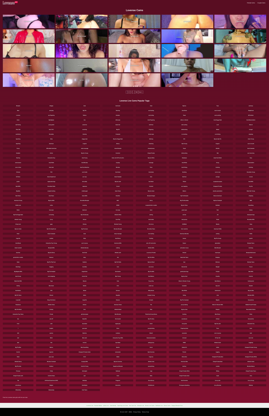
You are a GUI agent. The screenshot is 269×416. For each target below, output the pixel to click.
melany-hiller (29, 80)
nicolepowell (240, 51)
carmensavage (81, 36)
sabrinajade (134, 21)
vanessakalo (187, 21)
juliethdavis (28, 51)
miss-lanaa (187, 80)
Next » (140, 92)
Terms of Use (145, 412)
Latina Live (106, 405)
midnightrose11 (28, 21)
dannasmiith (240, 21)
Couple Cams (261, 3)
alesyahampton (240, 36)
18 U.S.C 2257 (124, 412)
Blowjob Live (140, 405)
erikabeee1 (134, 51)
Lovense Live (89, 405)
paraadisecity (82, 21)
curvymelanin (82, 65)
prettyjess (187, 65)
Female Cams (251, 3)
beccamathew (134, 80)
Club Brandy (113, 405)
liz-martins (81, 51)
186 (136, 92)
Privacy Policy (137, 412)
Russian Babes (98, 405)
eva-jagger (187, 36)
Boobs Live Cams (149, 405)
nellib (187, 51)
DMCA (130, 412)
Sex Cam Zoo (132, 405)
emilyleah (29, 36)
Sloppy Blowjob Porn (177, 405)
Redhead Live (159, 405)
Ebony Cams (167, 405)
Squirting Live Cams (122, 405)
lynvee (82, 80)
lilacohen (29, 65)
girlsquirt (240, 65)
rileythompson (134, 65)
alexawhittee (134, 36)
